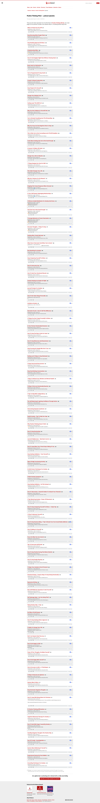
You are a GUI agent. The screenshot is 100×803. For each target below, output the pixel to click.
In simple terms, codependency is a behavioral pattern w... (38, 396)
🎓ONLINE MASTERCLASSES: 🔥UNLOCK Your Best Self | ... (33, 204)
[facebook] (67, 800)
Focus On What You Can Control (35, 537)
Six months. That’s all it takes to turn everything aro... (37, 158)
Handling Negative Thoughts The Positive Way (39, 733)
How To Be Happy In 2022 (33, 643)
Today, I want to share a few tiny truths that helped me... (38, 151)
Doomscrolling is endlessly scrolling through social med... (38, 524)
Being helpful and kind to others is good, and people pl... (38, 562)
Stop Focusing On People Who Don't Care (38, 348)
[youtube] (69, 800)
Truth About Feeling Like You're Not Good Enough (40, 140)
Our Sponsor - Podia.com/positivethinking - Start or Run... (38, 419)
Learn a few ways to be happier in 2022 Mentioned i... (35, 647)
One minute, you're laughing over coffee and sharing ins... (38, 449)
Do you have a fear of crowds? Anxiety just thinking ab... (38, 743)
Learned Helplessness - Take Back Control (38, 439)
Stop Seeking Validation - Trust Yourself (37, 454)
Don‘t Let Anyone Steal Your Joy (35, 636)
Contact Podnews (38, 801)
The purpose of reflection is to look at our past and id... (37, 592)
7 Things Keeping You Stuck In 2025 (36, 163)
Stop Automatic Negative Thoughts (36, 690)
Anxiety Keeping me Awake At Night (36, 280)
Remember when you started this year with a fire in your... (38, 166)
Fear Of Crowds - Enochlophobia (35, 740)
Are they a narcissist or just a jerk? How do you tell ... (37, 313)
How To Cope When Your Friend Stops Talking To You (40, 446)
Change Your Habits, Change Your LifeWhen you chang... (34, 631)
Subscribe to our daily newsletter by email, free (50, 778)
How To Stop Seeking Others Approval (37, 620)
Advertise (55, 7)
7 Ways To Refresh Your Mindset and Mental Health (40, 378)
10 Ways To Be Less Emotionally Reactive (37, 386)
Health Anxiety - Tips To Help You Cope (37, 416)
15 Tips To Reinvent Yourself (34, 514)
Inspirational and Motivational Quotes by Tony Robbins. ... (38, 758)
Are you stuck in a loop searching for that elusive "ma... (37, 404)
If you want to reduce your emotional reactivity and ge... (38, 388)
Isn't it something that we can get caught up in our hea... (38, 373)
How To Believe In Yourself (34, 529)
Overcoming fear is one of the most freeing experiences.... (38, 268)
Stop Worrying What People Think (36, 35)
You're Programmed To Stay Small (36, 73)
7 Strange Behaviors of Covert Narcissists (38, 218)
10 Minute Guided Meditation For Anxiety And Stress (41, 201)
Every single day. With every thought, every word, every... (38, 113)
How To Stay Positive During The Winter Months (39, 552)
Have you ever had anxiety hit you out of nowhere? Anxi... (38, 181)
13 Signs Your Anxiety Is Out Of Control (37, 567)
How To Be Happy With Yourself (35, 659)
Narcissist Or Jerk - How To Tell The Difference (39, 310)
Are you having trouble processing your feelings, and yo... (38, 584)
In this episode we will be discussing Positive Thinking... (37, 711)
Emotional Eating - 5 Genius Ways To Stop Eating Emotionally (43, 574)
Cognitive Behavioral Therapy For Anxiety (38, 716)
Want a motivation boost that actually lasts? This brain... (37, 68)
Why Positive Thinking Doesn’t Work (36, 424)
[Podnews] (46, 3)
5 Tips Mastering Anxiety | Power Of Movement (39, 499)
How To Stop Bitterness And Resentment (38, 341)
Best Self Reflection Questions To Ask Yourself (39, 589)
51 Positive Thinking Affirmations (36, 709)
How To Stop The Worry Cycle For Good (37, 333)
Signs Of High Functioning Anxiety (36, 461)
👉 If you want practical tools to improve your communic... (38, 53)
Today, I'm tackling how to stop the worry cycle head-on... (38, 336)
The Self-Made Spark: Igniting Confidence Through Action (42, 401)
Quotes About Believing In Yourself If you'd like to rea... (37, 750)
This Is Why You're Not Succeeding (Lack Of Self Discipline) (42, 133)
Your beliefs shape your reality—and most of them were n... (38, 75)
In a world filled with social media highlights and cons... (37, 260)
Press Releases (49, 7)
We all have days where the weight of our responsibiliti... (37, 358)
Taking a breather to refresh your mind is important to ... (38, 381)
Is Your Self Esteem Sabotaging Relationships (39, 193)
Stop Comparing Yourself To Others (36, 258)
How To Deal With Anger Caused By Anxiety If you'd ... (35, 727)
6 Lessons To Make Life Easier (35, 148)
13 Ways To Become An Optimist (35, 674)
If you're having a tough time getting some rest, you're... (38, 283)
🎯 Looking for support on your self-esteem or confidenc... (38, 120)
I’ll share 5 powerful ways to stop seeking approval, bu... (37, 45)
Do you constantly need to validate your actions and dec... (38, 456)
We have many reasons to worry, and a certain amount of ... (38, 471)
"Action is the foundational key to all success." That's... (37, 494)
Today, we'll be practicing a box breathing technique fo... (37, 253)
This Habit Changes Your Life (34, 171)
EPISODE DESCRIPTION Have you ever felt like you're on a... (38, 486)
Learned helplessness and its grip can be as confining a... (38, 441)
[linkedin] (68, 800)
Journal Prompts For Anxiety (34, 288)
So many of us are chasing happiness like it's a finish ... (37, 60)
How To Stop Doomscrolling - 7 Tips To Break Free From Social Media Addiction (47, 522)
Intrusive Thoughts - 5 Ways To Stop (36, 227)
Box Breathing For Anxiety (34, 250)
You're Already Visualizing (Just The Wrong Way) (39, 118)
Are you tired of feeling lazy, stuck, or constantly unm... (37, 105)
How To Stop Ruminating (33, 431)
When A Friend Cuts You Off (34, 27)
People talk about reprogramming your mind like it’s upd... (38, 98)
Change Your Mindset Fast (34, 95)
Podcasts (33, 10)
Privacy (28, 801)
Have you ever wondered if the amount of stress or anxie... (38, 569)
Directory (43, 7)
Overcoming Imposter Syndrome (35, 408)
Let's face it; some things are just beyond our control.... (37, 539)
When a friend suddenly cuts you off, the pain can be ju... (38, 30)
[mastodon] (65, 800)
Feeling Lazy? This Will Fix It (34, 103)
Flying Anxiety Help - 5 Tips (34, 605)
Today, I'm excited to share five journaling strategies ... (37, 290)
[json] (71, 800)
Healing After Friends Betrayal (35, 235)
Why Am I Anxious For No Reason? (36, 178)
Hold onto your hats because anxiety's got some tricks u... (38, 479)
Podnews (29, 10)
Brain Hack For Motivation (34, 65)
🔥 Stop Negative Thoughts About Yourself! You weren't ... (38, 426)
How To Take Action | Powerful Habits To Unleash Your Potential (44, 491)
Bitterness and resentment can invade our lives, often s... (38, 343)
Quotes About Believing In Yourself (36, 748)
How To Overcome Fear (33, 265)
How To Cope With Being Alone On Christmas (39, 697)
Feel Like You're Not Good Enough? (36, 209)
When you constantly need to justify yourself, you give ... (38, 321)
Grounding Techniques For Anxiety (36, 763)
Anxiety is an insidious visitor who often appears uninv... (37, 502)
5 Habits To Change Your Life (34, 627)
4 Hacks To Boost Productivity (35, 80)
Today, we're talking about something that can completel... (38, 173)
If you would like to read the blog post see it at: (44, 701)
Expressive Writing (32, 582)
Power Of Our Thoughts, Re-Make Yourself (38, 652)
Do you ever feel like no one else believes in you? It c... (37, 532)
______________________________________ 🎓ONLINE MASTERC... (38, 245)
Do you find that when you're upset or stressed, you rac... (38, 577)
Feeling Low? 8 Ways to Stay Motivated (37, 356)
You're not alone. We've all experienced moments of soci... (38, 366)
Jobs (31, 7)
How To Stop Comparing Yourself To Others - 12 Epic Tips (41, 507)
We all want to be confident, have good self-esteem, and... (38, 615)
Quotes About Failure (33, 682)
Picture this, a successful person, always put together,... (37, 464)
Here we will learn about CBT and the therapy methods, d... (38, 719)
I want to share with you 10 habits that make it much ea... (38, 554)
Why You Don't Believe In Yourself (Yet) (37, 110)
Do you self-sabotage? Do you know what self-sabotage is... (38, 600)
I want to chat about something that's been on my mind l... (38, 351)
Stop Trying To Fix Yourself (34, 88)
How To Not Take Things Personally (36, 295)
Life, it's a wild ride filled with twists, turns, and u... (36, 517)
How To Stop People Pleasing (34, 559)
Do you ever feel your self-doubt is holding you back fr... (37, 547)
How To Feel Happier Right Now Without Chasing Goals (41, 58)
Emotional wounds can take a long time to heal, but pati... (38, 275)
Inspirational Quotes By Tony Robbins (37, 755)
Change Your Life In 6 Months (35, 156)
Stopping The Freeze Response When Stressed (39, 186)
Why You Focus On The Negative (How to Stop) (39, 125)
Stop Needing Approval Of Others (36, 42)
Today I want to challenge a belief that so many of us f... (37, 90)
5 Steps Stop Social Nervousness (35, 363)
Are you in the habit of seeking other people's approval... (38, 622)
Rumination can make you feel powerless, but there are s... (38, 434)
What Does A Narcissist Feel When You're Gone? (39, 243)
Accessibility (32, 801)
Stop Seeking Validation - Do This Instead (38, 484)
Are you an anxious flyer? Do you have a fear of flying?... (37, 607)
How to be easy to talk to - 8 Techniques (37, 667)
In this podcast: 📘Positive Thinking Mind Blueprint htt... (38, 188)
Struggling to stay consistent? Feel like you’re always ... (37, 135)
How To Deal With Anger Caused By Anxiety (38, 724)
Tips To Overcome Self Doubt (34, 544)
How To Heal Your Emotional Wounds (37, 273)
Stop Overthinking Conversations (36, 371)
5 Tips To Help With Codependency (36, 393)
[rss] (72, 800)
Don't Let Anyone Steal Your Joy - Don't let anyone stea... (38, 638)
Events (34, 7)
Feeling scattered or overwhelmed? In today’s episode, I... (38, 83)
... (28, 298)
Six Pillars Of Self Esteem (33, 612)
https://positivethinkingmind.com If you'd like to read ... (37, 765)
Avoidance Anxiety (32, 303)
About (59, 7)
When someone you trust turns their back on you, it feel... (38, 238)
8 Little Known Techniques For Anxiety (37, 469)
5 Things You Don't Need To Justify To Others (39, 318)
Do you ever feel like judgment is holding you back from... (38, 37)
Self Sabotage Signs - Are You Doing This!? (38, 597)
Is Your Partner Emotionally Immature (37, 326)
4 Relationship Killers (32, 50)
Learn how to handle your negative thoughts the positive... (38, 735)
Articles (38, 7)
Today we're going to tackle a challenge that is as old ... (37, 509)
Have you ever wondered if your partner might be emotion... (38, 328)
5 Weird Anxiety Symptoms (34, 476)
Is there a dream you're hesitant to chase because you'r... (38, 411)
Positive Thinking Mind (39, 10)
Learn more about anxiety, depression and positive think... (38, 654)
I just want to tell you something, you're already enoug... (38, 143)
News (28, 7)
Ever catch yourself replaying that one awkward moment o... (38, 128)
